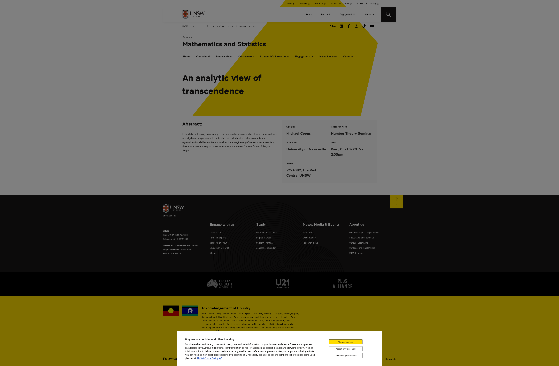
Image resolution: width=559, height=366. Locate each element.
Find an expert (218, 237)
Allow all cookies (345, 342)
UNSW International (266, 232)
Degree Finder (263, 237)
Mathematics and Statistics (224, 44)
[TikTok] (364, 26)
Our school (203, 56)
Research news (310, 242)
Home (186, 56)
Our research (246, 56)
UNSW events (309, 237)
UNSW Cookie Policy (210, 358)
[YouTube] (371, 26)
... (200, 26)
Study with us (224, 56)
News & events (328, 56)
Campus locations (358, 242)
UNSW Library (356, 253)
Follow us (170, 359)
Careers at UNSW (218, 242)
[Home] (194, 14)
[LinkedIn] (341, 26)
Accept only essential (345, 348)
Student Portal (264, 242)
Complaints (390, 359)
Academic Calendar (266, 247)
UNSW (185, 26)
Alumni (213, 253)
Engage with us (304, 56)
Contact (348, 56)
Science (187, 37)
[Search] (388, 14)
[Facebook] (349, 26)
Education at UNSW (219, 247)
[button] (396, 201)
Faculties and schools (361, 237)
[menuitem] (308, 14)
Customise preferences (346, 355)
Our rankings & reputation (363, 232)
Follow (332, 26)
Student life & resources (274, 56)
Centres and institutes (362, 247)
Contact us (215, 232)
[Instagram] (356, 26)
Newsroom (307, 232)
